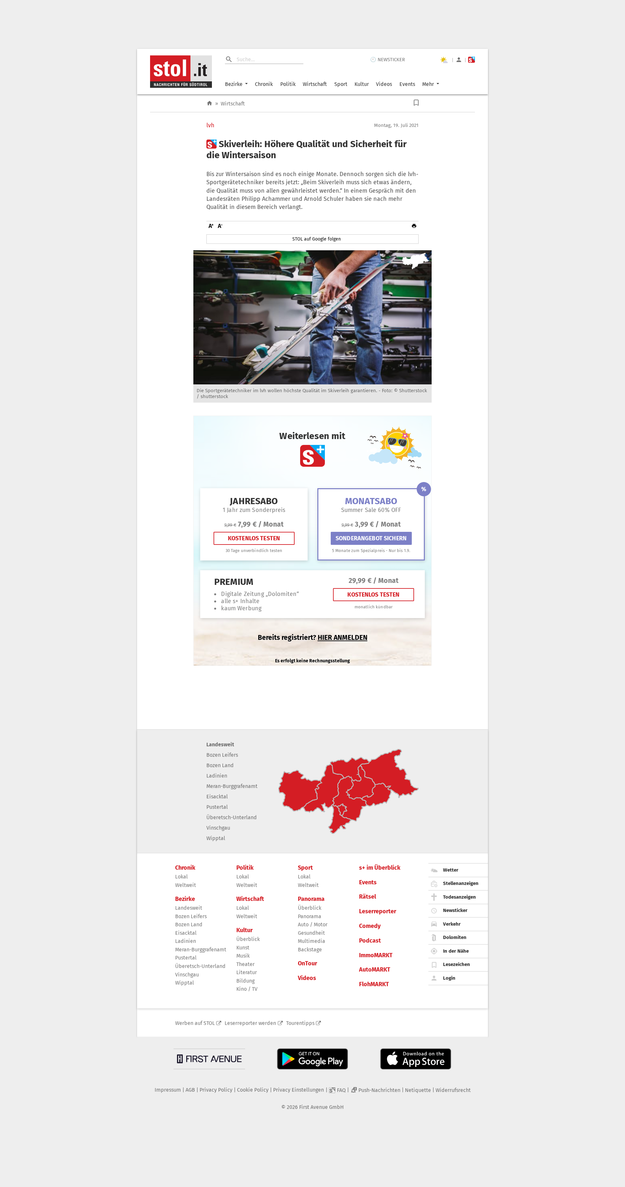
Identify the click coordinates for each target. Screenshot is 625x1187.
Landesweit (220, 744)
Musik (243, 956)
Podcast (370, 940)
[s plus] (471, 59)
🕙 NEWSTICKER (387, 59)
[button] (416, 103)
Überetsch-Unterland (231, 817)
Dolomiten (454, 937)
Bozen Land (220, 765)
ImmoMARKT (376, 955)
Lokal (181, 877)
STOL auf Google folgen (316, 239)
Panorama (311, 899)
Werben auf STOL (195, 1023)
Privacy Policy (216, 1090)
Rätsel (367, 896)
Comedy (370, 926)
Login (449, 978)
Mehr (428, 84)
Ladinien (216, 776)
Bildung (245, 981)
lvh (210, 125)
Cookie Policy (253, 1090)
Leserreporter (377, 911)
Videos (384, 84)
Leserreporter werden (250, 1023)
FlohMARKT (374, 984)
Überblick (248, 939)
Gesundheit (311, 933)
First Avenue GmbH (321, 1107)
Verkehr (452, 924)
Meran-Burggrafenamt (231, 786)
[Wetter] (444, 60)
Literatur (246, 972)
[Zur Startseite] (209, 103)
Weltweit (185, 885)
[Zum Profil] (458, 59)
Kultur (361, 84)
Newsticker (455, 910)
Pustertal (217, 807)
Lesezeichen (456, 964)
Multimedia (311, 941)
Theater (245, 964)
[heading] (312, 149)
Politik (288, 84)
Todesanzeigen (459, 897)
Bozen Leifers (222, 755)
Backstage (310, 949)
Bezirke (234, 84)
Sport (340, 84)
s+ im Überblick (379, 867)
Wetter (450, 870)
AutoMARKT (374, 969)
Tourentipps (300, 1023)
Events (407, 84)
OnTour (307, 963)
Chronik (264, 84)
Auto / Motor (312, 924)
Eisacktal (217, 797)
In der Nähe (456, 951)
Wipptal (215, 838)
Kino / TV (246, 989)
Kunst (242, 948)
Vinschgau (218, 828)
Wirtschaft (315, 84)
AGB (190, 1090)
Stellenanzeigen (461, 883)
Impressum (168, 1090)
